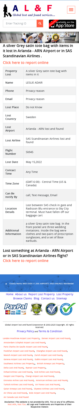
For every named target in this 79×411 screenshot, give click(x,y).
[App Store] (62, 24)
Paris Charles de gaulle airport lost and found (25, 347)
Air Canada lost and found (16, 397)
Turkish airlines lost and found (18, 384)
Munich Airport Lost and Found (18, 355)
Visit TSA (21, 404)
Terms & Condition (50, 331)
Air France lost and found (47, 384)
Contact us (48, 298)
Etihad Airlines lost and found (18, 372)
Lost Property (64, 294)
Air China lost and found (15, 393)
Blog (36, 298)
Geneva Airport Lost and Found (18, 359)
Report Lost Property (41, 294)
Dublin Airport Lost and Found (49, 359)
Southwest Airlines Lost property (19, 363)
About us (21, 294)
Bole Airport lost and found (42, 393)
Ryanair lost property (35, 368)
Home (9, 294)
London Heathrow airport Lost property (21, 338)
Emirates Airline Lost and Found (19, 380)
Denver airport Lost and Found (56, 338)
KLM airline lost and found (47, 372)
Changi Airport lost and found (40, 376)
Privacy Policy (25, 331)
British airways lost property (50, 363)
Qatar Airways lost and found (18, 389)
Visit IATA (12, 404)
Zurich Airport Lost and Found (48, 355)
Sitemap (61, 298)
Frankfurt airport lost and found (19, 351)
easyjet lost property (13, 376)
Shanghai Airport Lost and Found (51, 351)
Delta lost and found (13, 368)
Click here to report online (26, 62)
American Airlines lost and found (51, 380)
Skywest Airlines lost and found (49, 389)
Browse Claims (22, 298)
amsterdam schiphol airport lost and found (24, 342)
